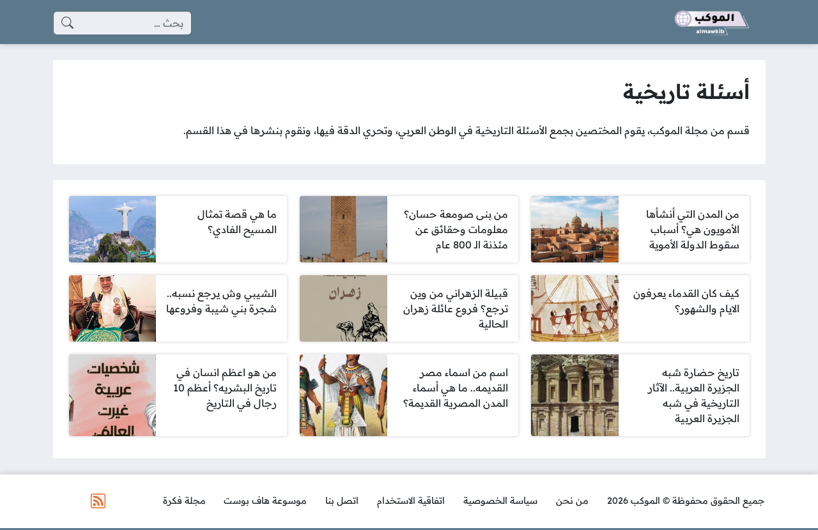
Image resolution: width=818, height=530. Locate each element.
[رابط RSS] (98, 501)
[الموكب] (712, 23)
